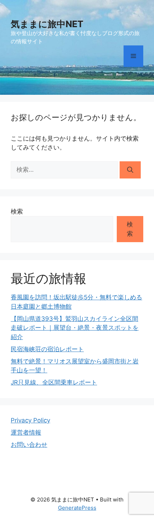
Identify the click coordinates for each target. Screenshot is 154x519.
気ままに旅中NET (47, 24)
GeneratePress (77, 507)
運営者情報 (26, 432)
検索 (17, 211)
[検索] (130, 169)
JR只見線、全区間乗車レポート (54, 382)
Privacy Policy (30, 420)
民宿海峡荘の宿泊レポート (47, 349)
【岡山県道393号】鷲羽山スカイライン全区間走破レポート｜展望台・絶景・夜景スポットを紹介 (75, 328)
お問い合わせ (29, 444)
